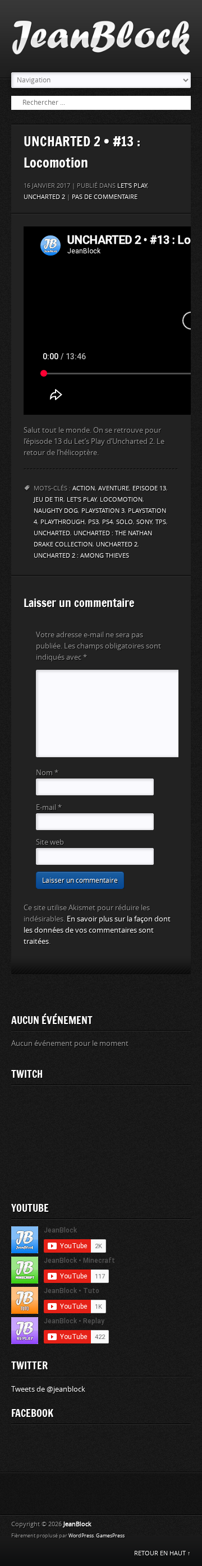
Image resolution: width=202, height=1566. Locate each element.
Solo (124, 522)
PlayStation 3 (103, 511)
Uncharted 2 (44, 197)
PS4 (107, 522)
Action (83, 488)
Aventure (113, 488)
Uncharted (52, 533)
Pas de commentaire (104, 197)
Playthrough (62, 522)
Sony (144, 522)
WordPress (81, 1536)
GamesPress (110, 1536)
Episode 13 (149, 488)
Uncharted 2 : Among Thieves (81, 555)
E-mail (49, 807)
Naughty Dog (56, 511)
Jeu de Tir (48, 499)
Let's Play (132, 185)
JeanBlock (77, 1524)
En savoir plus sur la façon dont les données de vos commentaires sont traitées (97, 930)
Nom (47, 772)
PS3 (93, 522)
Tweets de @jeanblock (48, 1389)
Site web (50, 842)
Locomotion (121, 499)
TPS (160, 522)
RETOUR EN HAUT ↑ (162, 1553)
